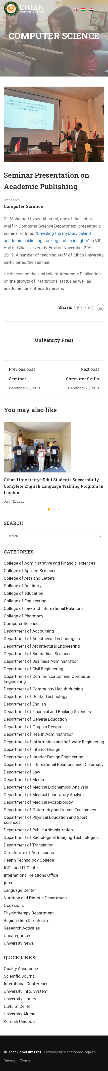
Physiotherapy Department (29, 912)
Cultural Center (18, 1006)
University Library (20, 998)
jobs (8, 882)
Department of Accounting (29, 631)
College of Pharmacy (23, 615)
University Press (54, 340)
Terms (25, 1061)
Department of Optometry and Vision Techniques (50, 809)
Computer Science (23, 206)
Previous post (22, 369)
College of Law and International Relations (44, 608)
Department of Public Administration (38, 829)
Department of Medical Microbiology (38, 802)
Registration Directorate (26, 920)
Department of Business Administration (41, 661)
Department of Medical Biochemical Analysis (46, 787)
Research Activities (22, 928)
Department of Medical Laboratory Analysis (45, 794)
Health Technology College (29, 860)
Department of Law (22, 771)
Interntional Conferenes (26, 983)
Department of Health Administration (39, 734)
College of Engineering (25, 600)
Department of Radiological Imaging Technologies (51, 837)
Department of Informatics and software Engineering (54, 741)
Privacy (9, 1061)
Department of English (25, 704)
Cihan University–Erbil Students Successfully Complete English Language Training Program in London (53, 486)
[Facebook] (78, 307)
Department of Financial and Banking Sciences (47, 711)
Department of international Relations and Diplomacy (53, 764)
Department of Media (24, 779)
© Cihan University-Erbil (22, 1052)
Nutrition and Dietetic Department (35, 897)
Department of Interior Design (32, 749)
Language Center (20, 890)
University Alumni (20, 1013)
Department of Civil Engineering (33, 668)
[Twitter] (89, 307)
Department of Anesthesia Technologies (42, 638)
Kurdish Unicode (19, 1021)
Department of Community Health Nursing (43, 688)
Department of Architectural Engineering (42, 646)
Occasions (14, 905)
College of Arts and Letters (29, 578)
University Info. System (25, 991)
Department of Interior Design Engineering (43, 756)
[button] (49, 509)
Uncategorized (18, 935)
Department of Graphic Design (32, 726)
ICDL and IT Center (21, 867)
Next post (90, 369)
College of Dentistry (22, 585)
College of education (23, 593)
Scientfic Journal (20, 976)
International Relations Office (31, 875)
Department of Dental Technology (35, 696)
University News (19, 943)
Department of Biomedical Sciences (38, 653)
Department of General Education (35, 719)
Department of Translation (28, 844)
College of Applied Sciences (30, 570)
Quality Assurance (21, 968)
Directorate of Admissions (29, 852)
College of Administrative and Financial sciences (49, 563)
